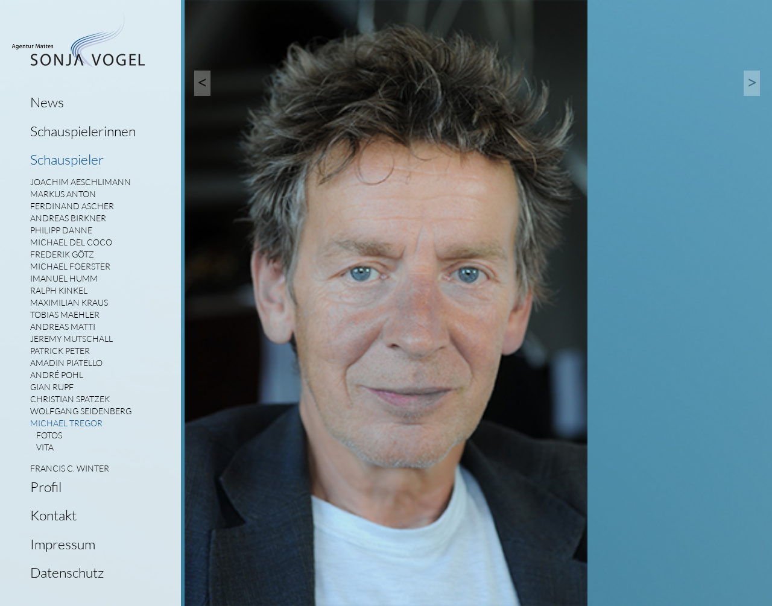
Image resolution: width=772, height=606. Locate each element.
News (47, 101)
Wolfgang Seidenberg (80, 411)
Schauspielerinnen (83, 130)
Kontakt (53, 515)
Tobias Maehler (65, 314)
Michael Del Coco (71, 242)
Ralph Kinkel (58, 290)
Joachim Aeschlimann (80, 182)
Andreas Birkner (68, 218)
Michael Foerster (70, 266)
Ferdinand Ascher (72, 206)
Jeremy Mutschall (71, 338)
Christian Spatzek (70, 399)
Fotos (49, 435)
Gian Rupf (52, 387)
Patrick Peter (60, 351)
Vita (45, 447)
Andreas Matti (62, 326)
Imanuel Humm (64, 278)
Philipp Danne (61, 230)
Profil (46, 486)
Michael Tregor (66, 423)
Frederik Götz (62, 254)
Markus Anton (63, 194)
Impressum (62, 543)
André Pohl (56, 375)
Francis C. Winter (69, 468)
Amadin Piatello (66, 363)
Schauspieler (67, 159)
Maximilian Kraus (69, 302)
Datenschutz (67, 572)
